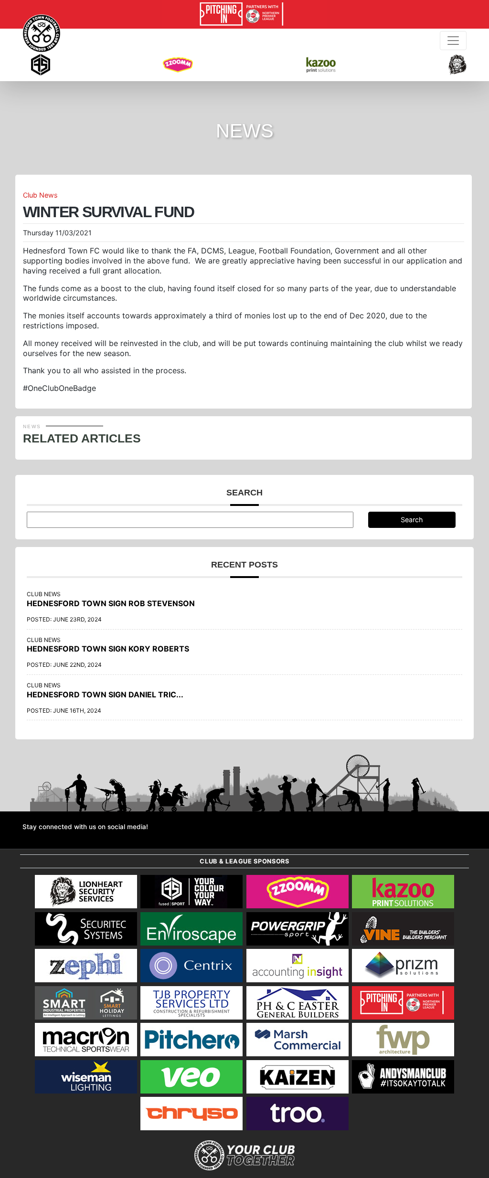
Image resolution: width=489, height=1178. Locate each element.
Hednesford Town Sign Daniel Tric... (105, 694)
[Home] (41, 33)
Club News (40, 195)
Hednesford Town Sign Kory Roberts (108, 648)
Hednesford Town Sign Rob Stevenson (111, 603)
